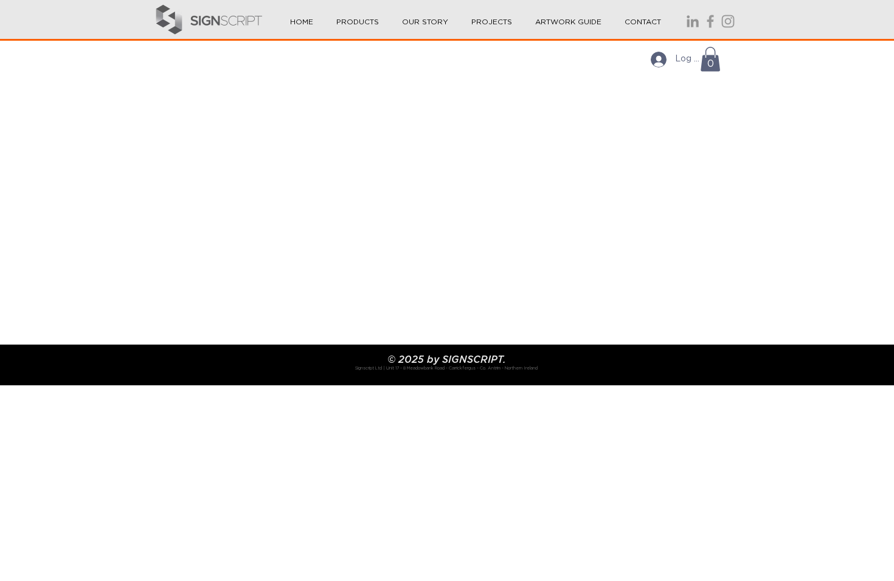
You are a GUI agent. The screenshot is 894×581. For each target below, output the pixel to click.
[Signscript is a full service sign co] (710, 21)
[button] (357, 16)
